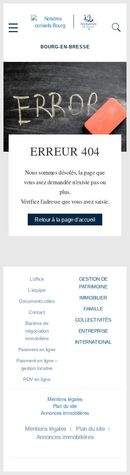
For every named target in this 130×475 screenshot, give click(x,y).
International (93, 342)
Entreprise (93, 331)
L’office (37, 279)
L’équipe (36, 290)
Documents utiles (36, 301)
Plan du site (65, 405)
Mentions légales (64, 398)
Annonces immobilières (65, 412)
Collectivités (93, 320)
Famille (93, 308)
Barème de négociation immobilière (37, 330)
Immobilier (93, 297)
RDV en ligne (36, 379)
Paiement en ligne (36, 349)
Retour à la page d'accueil (65, 220)
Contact (37, 312)
